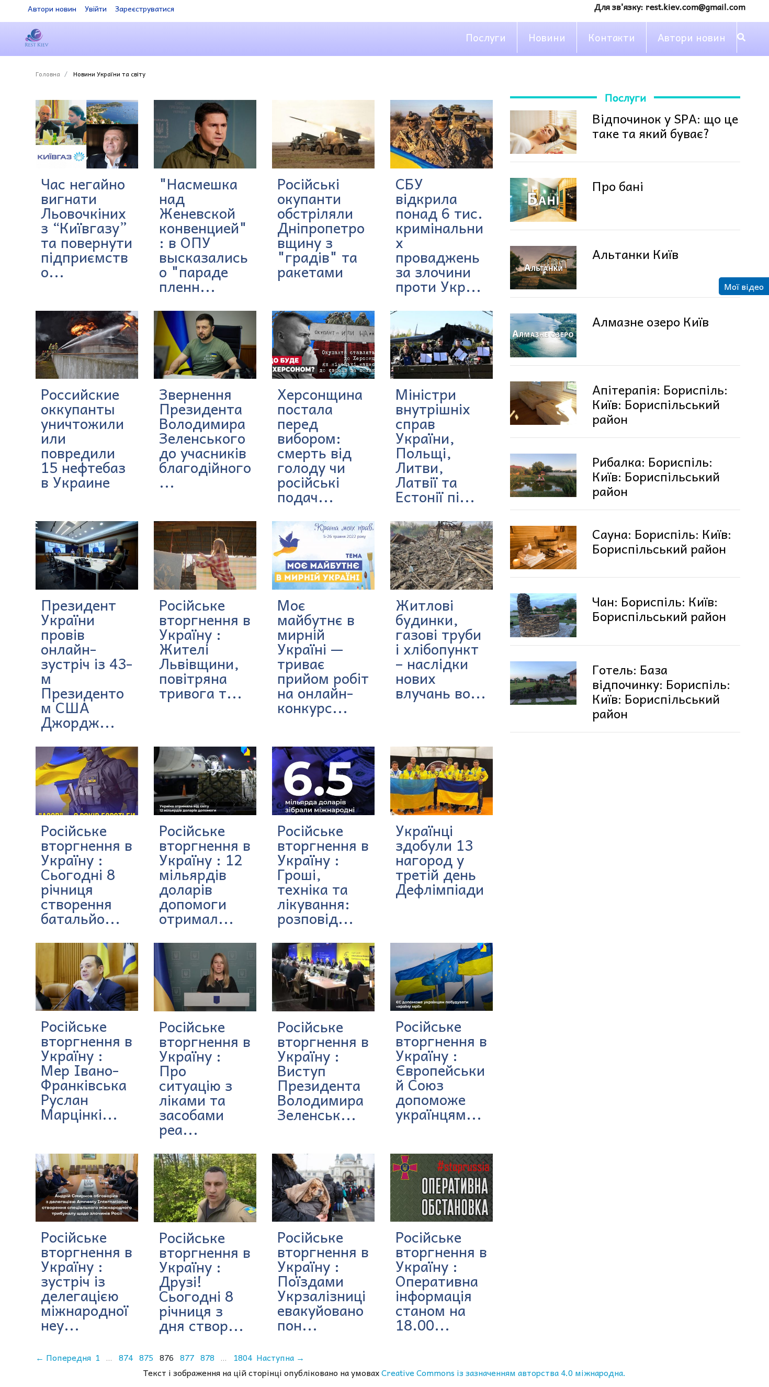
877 (187, 1357)
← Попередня (63, 1357)
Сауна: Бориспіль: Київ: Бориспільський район (661, 541)
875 (146, 1357)
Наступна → (280, 1357)
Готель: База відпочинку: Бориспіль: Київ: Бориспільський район (661, 691)
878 (207, 1357)
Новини (547, 37)
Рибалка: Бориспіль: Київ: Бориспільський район (656, 476)
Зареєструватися (144, 8)
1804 (242, 1357)
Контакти (611, 37)
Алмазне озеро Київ (650, 321)
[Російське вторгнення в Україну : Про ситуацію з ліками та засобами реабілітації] (205, 977)
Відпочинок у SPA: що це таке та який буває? (665, 125)
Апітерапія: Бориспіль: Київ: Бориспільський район (660, 403)
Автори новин (52, 8)
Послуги (486, 37)
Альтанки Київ (635, 254)
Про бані (617, 186)
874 (126, 1357)
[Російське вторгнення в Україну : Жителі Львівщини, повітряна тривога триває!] (205, 555)
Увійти (96, 8)
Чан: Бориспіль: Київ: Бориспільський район (659, 608)
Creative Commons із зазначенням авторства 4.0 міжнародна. (503, 1372)
